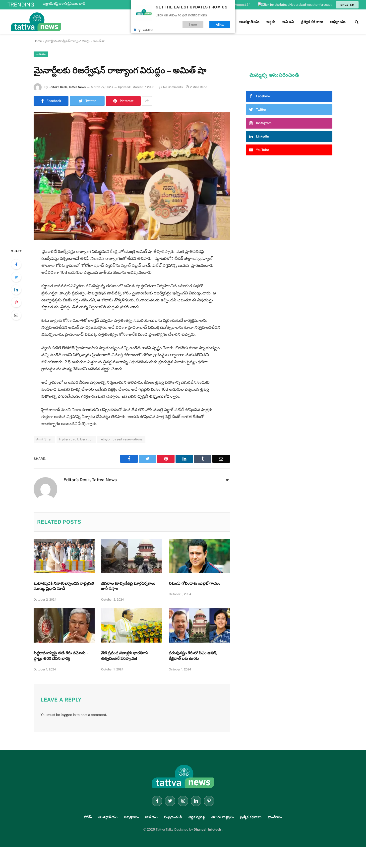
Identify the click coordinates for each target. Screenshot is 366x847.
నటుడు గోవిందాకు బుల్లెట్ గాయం (194, 583)
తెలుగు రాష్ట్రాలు (222, 817)
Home (38, 41)
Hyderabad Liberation (76, 439)
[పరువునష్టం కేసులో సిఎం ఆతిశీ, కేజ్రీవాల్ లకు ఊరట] (199, 625)
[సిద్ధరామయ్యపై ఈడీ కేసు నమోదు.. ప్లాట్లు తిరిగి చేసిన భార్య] (64, 625)
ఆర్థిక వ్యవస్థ (196, 817)
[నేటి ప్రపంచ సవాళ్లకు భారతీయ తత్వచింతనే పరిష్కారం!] (131, 625)
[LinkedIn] (16, 290)
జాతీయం (41, 54)
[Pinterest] (16, 302)
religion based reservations (121, 439)
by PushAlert (145, 30)
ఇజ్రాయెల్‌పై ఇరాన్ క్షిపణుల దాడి (64, 3)
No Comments (173, 87)
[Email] (16, 315)
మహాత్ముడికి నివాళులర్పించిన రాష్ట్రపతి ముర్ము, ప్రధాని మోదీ (64, 586)
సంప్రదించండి (173, 817)
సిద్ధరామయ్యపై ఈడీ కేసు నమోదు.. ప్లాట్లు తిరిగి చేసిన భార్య (61, 656)
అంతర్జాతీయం (108, 817)
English (347, 4)
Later (193, 24)
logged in (68, 715)
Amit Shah (44, 439)
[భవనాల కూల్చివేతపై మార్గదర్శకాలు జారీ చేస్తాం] (131, 556)
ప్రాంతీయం (275, 817)
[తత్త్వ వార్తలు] (69, 21)
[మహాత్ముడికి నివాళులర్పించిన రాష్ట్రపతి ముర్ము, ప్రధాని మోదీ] (64, 556)
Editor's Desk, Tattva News (67, 87)
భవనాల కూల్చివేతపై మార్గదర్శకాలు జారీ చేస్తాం (128, 586)
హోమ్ (88, 817)
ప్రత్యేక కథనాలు (251, 817)
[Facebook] (16, 264)
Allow (220, 24)
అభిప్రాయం (131, 817)
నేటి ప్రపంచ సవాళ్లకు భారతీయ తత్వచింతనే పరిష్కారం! (124, 656)
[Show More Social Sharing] (147, 101)
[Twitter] (16, 277)
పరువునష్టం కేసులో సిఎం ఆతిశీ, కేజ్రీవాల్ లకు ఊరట (193, 656)
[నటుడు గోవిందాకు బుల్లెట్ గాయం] (199, 556)
